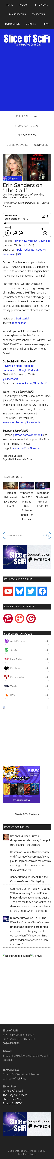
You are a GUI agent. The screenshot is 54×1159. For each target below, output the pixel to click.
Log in (33, 1154)
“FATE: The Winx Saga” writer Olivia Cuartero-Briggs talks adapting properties (30, 922)
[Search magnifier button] (48, 535)
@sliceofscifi (10, 379)
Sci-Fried (21, 1078)
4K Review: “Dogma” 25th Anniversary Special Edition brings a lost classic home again (30, 893)
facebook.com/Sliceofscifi (31, 383)
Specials (18, 456)
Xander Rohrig (18, 877)
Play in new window (25, 240)
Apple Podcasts (25, 249)
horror (18, 459)
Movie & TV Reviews (27, 814)
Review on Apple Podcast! (18, 365)
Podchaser (9, 254)
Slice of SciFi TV (12, 1103)
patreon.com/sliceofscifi (28, 435)
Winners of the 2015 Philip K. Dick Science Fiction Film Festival (26, 506)
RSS (19, 254)
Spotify (40, 249)
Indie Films (27, 459)
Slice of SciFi (27, 40)
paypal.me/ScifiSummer (26, 448)
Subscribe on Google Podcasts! (21, 370)
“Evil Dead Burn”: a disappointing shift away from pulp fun (30, 840)
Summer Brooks (31, 203)
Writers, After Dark (13, 1090)
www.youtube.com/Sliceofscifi (21, 422)
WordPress (23, 1154)
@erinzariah (22, 318)
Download (44, 240)
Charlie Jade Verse (13, 1099)
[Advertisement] (27, 78)
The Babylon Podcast (15, 1095)
